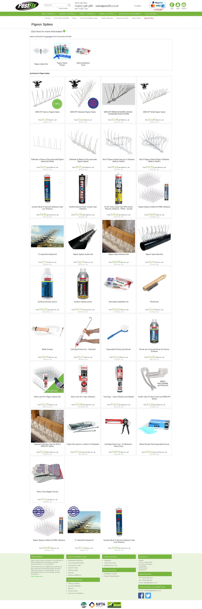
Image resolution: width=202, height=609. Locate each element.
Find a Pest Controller (61, 18)
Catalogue (107, 560)
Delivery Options (74, 583)
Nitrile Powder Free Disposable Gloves (154, 444)
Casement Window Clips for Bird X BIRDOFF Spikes (47, 445)
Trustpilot (137, 6)
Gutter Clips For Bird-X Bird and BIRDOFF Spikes (154, 398)
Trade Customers (107, 18)
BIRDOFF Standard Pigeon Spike (83, 112)
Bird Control (48, 14)
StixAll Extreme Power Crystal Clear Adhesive (83, 208)
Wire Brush (154, 302)
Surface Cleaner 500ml (83, 302)
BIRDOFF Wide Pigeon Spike (154, 112)
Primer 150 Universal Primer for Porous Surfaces (154, 350)
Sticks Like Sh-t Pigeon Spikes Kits (47, 397)
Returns (71, 588)
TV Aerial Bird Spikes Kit (47, 254)
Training (47, 18)
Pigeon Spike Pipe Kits (154, 254)
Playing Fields (73, 570)
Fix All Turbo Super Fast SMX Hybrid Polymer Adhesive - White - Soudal (119, 208)
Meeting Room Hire (110, 565)
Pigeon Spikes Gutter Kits (83, 254)
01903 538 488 (84, 5)
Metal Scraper (47, 349)
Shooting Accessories (129, 14)
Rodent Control (67, 14)
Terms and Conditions (75, 593)
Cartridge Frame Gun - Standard (83, 349)
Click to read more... (37, 576)
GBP (172, 8)
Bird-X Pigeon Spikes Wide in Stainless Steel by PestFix (154, 160)
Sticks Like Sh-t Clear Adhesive (83, 397)
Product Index (63, 8)
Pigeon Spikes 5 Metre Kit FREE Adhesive (154, 207)
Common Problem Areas (88, 18)
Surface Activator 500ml (47, 302)
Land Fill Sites (73, 568)
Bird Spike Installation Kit (118, 302)
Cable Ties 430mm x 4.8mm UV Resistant (83, 444)
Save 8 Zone (136, 18)
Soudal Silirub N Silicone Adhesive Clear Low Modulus (47, 208)
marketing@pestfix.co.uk (152, 590)
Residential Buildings (75, 560)
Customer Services (74, 580)
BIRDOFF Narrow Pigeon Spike (47, 112)
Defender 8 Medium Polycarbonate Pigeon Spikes (83, 160)
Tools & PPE (150, 14)
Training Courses (110, 563)
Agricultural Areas (74, 565)
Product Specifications (111, 576)
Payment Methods (74, 586)
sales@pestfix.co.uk (107, 5)
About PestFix (36, 557)
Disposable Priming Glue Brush (118, 349)
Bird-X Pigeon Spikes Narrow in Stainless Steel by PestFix (118, 160)
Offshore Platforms (74, 575)
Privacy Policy (73, 591)
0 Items (183, 8)
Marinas (71, 573)
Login (178, 8)
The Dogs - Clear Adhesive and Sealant (118, 397)
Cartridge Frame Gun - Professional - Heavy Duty (118, 445)
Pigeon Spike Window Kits (118, 254)
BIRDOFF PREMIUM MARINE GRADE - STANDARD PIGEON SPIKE (118, 113)
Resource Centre (122, 18)
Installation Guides (110, 574)
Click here (48, 36)
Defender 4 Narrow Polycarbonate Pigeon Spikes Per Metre (47, 160)
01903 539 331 (147, 580)
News (74, 18)
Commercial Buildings (76, 563)
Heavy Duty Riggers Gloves (47, 492)
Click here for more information (47, 31)
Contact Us (143, 557)
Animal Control (106, 14)
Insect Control (87, 14)
